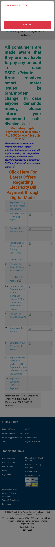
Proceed (27, 24)
